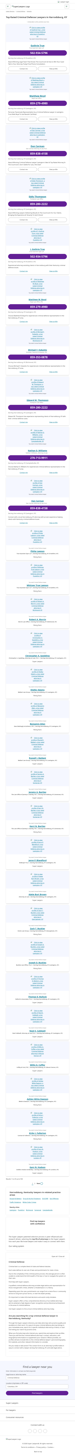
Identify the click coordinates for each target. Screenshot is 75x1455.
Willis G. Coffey (37, 1065)
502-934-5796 (39, 53)
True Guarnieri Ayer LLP (36, 251)
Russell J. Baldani (37, 758)
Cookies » (50, 1447)
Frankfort (21, 1210)
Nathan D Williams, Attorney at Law (36, 453)
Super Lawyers (12, 1403)
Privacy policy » (41, 1447)
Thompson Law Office (36, 199)
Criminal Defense (20, 11)
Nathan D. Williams (37, 450)
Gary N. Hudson (37, 1167)
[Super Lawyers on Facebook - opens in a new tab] (30, 1431)
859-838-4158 (39, 153)
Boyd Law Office (36, 98)
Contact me (24, 69)
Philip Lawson (37, 551)
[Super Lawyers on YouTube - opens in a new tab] (40, 1431)
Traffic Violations (15, 1202)
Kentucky (29, 11)
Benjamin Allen (37, 723)
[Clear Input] (66, 1378)
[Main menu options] (8, 6)
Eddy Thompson (37, 196)
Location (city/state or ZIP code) (17, 1383)
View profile (53, 69)
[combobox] (37, 1378)
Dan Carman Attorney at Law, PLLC (36, 148)
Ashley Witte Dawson (37, 1099)
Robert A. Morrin (37, 619)
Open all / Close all (58, 1256)
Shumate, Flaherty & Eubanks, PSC (36, 352)
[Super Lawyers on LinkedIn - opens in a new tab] (45, 1431)
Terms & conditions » (28, 1447)
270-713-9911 (39, 458)
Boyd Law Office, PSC (36, 302)
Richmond (29, 1210)
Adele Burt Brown (37, 894)
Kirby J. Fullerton (37, 1133)
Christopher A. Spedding (37, 655)
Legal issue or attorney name (16, 1374)
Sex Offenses (54, 1199)
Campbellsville (47, 1210)
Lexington (13, 1210)
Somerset (37, 1210)
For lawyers (11, 1410)
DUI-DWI (45, 1199)
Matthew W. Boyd (37, 299)
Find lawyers (37, 1393)
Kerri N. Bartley (37, 826)
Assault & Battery (15, 1199)
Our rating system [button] (16, 1246)
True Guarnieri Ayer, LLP (36, 48)
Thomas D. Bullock (37, 996)
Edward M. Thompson (37, 400)
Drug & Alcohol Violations (32, 1199)
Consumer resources (15, 1417)
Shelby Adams (37, 689)
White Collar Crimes (29, 1202)
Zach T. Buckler (37, 928)
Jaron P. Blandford (38, 860)
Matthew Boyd (38, 95)
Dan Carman (37, 146)
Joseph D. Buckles (37, 962)
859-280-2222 (39, 204)
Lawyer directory (10, 11)
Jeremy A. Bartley (37, 792)
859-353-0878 (39, 357)
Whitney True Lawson (37, 585)
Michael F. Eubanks (37, 349)
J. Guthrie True (37, 249)
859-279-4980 (39, 103)
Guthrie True (37, 45)
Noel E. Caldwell (37, 1030)
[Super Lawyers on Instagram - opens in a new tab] (35, 1431)
